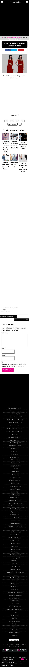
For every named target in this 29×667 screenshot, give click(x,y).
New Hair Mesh (13, 497)
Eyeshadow (13, 523)
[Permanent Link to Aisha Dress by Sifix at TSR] (14, 160)
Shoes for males (14, 595)
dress (6, 120)
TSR (20, 124)
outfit (11, 120)
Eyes (12, 451)
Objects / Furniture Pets (14, 572)
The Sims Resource (12, 124)
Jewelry (13, 414)
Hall (14, 468)
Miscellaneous (13, 417)
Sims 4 (22, 120)
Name (4, 348)
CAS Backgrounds (13, 437)
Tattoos (13, 615)
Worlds (13, 635)
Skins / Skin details (12, 609)
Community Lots (13, 503)
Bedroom (14, 463)
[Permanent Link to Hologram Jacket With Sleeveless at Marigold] (14, 139)
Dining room (13, 466)
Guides (13, 492)
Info (26, 659)
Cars (13, 434)
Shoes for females (13, 592)
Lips (13, 529)
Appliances (13, 543)
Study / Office (14, 489)
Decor (13, 546)
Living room (13, 477)
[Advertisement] (14, 20)
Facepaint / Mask (14, 526)
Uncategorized (13, 632)
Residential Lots (13, 506)
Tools (13, 624)
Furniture (12, 457)
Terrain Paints (13, 621)
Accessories (12, 408)
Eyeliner (13, 520)
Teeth (13, 618)
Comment (5, 333)
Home (3, 37)
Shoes (12, 589)
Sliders (14, 612)
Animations (13, 425)
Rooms (12, 586)
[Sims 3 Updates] (14, 650)
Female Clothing (16, 37)
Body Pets (14, 566)
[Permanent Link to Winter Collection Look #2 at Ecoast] (5, 160)
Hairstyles (12, 495)
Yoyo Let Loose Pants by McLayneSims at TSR (23, 167)
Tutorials (13, 630)
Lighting (13, 552)
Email (4, 355)
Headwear (13, 411)
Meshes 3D (13, 535)
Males (14, 603)
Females (13, 600)
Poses (12, 584)
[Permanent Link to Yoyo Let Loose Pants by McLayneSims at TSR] (23, 161)
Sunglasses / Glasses (13, 419)
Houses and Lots (12, 500)
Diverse (13, 448)
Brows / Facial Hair (12, 428)
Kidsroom (14, 471)
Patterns (13, 561)
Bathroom (14, 460)
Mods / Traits (12, 538)
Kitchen (14, 474)
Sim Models (12, 598)
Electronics (13, 549)
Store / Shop (14, 509)
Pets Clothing (14, 578)
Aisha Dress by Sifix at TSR (14, 165)
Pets (13, 563)
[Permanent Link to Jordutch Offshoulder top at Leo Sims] (23, 140)
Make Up (12, 514)
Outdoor (13, 483)
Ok (22, 659)
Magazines (13, 512)
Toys (13, 627)
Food (13, 454)
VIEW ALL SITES (14, 640)
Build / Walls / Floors (12, 431)
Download (14, 115)
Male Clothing (13, 445)
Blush (13, 517)
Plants (13, 581)
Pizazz (17, 120)
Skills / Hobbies (13, 606)
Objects (12, 540)
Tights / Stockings (13, 422)
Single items (13, 486)
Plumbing (14, 558)
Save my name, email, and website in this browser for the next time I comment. (14, 365)
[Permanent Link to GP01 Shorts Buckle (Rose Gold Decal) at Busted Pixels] (5, 139)
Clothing (8, 37)
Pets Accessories (14, 575)
